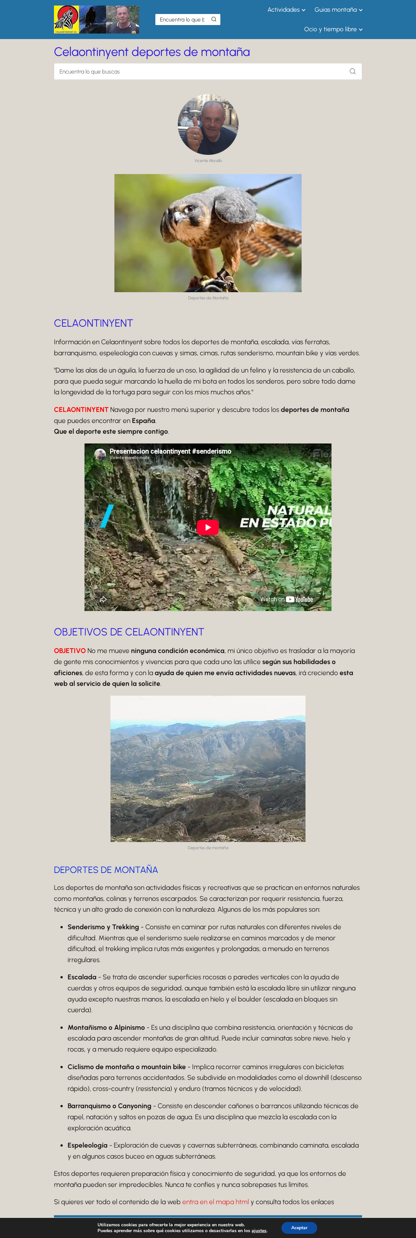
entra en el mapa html (215, 1202)
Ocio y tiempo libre (330, 29)
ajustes (259, 1231)
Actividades (283, 9)
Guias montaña (336, 9)
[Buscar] (213, 19)
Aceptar (299, 1228)
